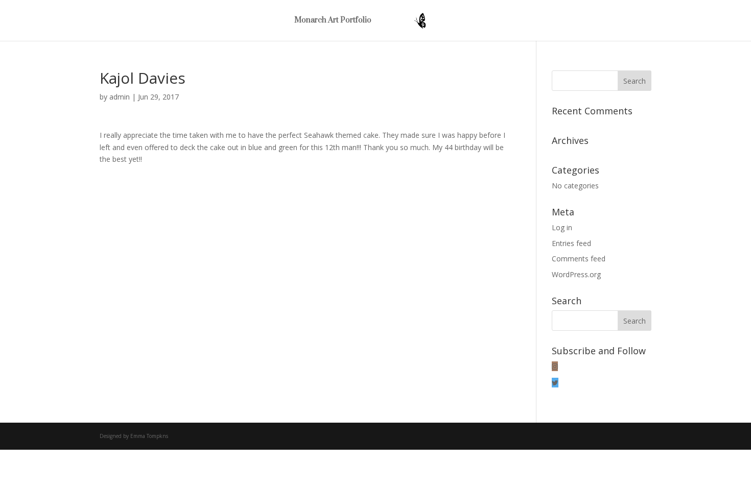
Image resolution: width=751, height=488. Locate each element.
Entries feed (571, 243)
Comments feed (578, 258)
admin (119, 97)
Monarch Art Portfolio (332, 21)
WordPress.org (576, 274)
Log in (562, 227)
